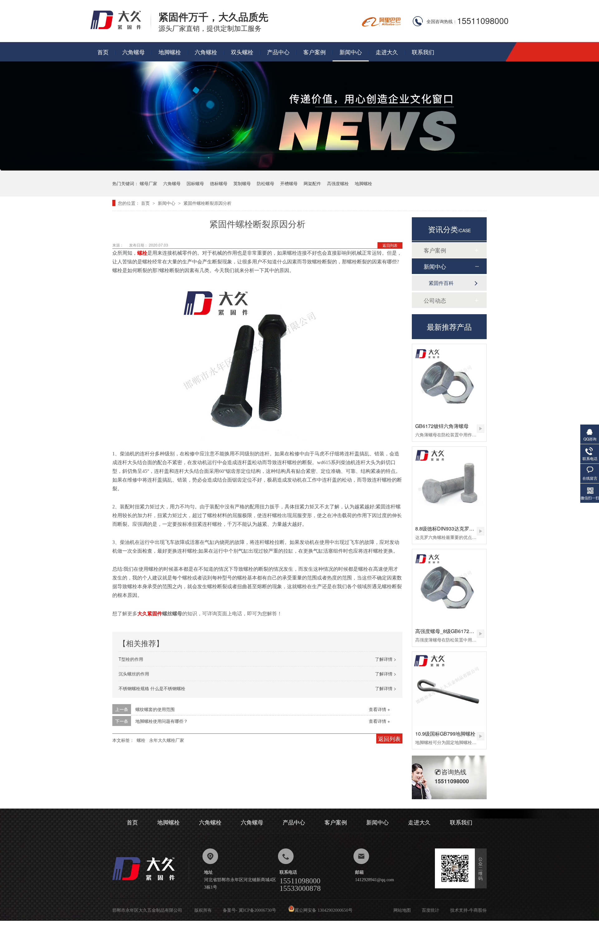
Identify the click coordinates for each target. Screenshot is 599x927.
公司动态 (435, 300)
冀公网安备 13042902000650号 (324, 910)
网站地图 (402, 910)
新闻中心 (350, 52)
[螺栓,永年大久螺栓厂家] (120, 29)
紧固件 (154, 613)
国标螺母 (195, 183)
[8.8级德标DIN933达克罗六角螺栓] (449, 484)
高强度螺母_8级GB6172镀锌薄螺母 (454, 631)
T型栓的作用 (131, 659)
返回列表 (389, 245)
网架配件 (312, 183)
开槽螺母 (289, 183)
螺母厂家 (148, 183)
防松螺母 (265, 183)
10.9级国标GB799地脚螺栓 (445, 733)
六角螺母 (133, 52)
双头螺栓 (242, 52)
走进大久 (387, 52)
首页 (103, 52)
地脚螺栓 (169, 52)
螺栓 (141, 740)
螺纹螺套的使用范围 (155, 709)
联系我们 (423, 52)
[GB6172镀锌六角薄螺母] (449, 381)
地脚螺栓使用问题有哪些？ (161, 721)
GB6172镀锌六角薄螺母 (442, 426)
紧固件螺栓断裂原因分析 (207, 203)
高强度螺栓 (338, 183)
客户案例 (314, 52)
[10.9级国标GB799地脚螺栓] (449, 689)
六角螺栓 (206, 52)
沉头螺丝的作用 (134, 673)
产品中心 (278, 52)
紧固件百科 (441, 282)
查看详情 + (379, 709)
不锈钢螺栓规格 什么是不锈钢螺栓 (152, 688)
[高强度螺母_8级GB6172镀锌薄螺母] (449, 586)
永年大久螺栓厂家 (166, 740)
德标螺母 (218, 183)
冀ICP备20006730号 (257, 910)
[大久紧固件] (150, 882)
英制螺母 (242, 183)
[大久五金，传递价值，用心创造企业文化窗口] (299, 168)
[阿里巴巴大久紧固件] (381, 24)
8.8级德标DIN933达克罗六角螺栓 (452, 528)
